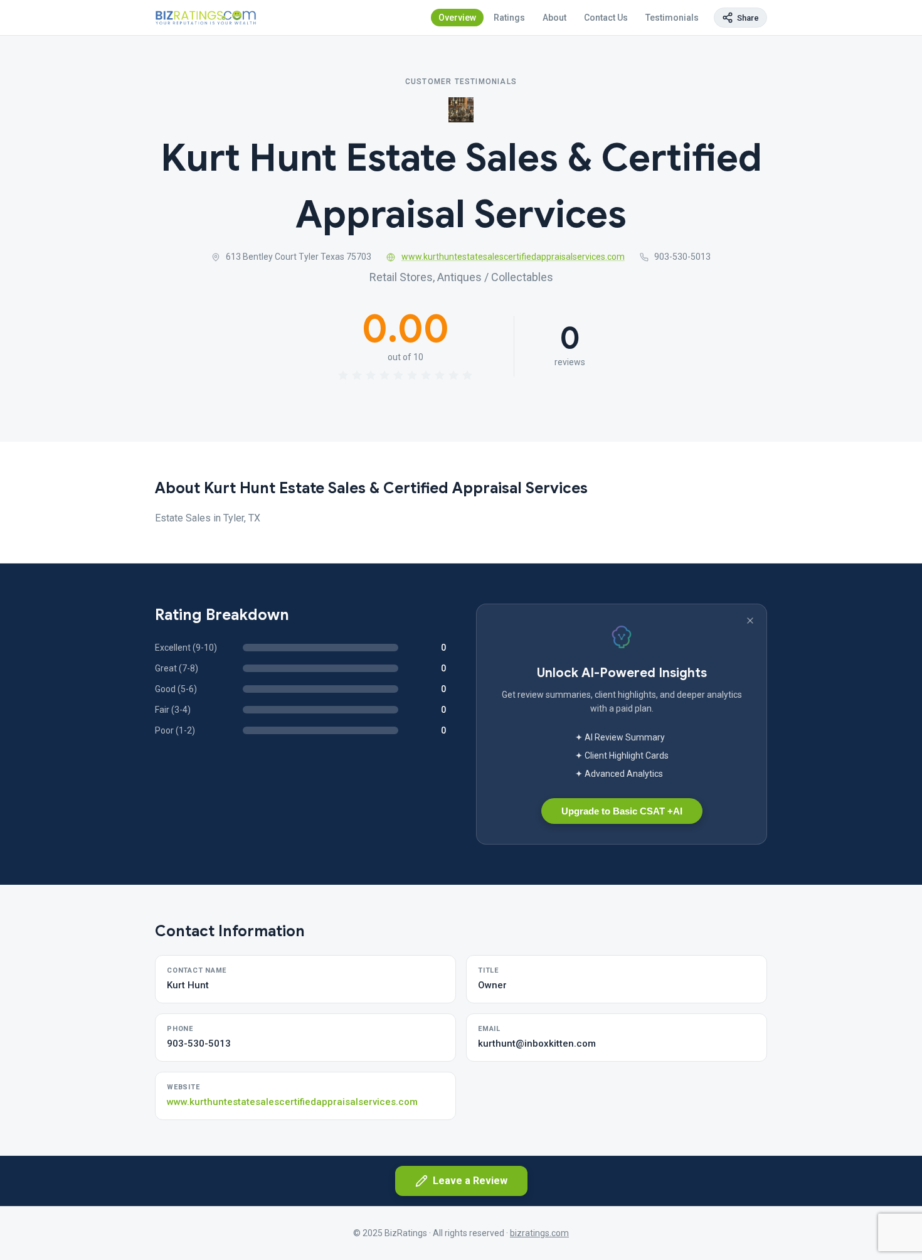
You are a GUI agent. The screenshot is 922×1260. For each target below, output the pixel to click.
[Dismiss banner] (750, 620)
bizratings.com (539, 1233)
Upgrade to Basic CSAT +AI (621, 811)
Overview (457, 18)
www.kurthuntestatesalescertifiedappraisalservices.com (513, 257)
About (554, 18)
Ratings (509, 18)
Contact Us (606, 18)
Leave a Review (470, 1181)
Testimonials (672, 18)
